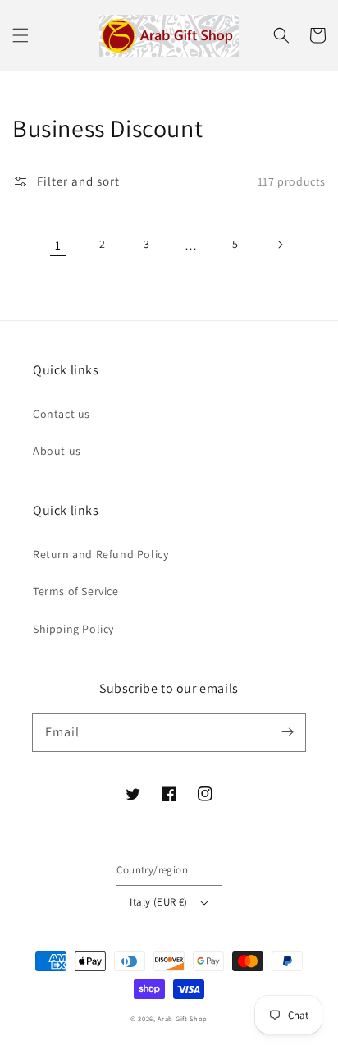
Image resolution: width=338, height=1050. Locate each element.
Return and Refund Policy (100, 554)
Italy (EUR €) (158, 902)
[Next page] (280, 245)
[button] (20, 35)
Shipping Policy (73, 628)
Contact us (61, 413)
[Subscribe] (287, 732)
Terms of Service (76, 591)
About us (57, 450)
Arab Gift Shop (183, 1018)
